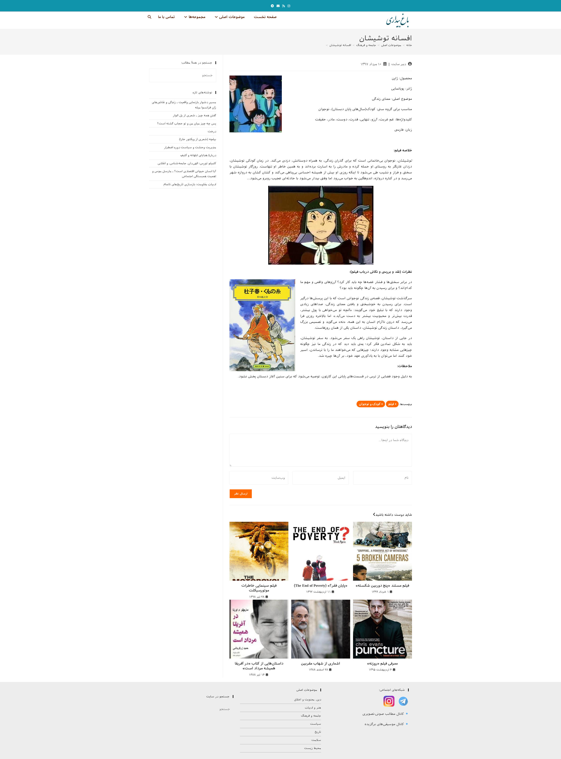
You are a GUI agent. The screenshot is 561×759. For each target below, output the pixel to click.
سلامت (316, 740)
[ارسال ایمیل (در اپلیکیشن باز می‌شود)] (278, 6)
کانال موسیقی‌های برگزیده (385, 724)
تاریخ (318, 732)
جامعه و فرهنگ (311, 715)
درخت (212, 131)
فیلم (391, 404)
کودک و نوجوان (369, 404)
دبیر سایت (398, 64)
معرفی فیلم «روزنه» (382, 663)
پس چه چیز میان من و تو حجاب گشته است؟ (186, 123)
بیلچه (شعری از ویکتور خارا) (197, 139)
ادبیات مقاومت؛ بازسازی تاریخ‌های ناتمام (189, 184)
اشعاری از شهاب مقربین (320, 663)
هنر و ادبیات (313, 707)
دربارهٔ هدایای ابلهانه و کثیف (198, 155)
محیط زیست (312, 748)
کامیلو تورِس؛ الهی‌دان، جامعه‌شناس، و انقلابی (187, 163)
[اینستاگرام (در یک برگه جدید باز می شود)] (288, 6)
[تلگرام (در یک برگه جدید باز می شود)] (272, 6)
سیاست (315, 724)
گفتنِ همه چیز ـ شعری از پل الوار (194, 115)
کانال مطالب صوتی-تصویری (383, 714)
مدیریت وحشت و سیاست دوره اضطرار (190, 147)
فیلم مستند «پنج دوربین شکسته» (382, 585)
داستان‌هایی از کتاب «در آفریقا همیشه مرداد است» (259, 665)
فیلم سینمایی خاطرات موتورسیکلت (259, 587)
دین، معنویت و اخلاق (307, 699)
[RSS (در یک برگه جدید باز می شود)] (283, 6)
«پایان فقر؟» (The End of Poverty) (320, 585)
